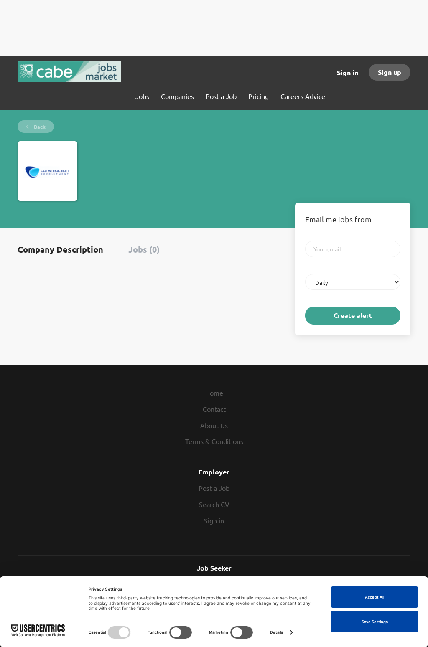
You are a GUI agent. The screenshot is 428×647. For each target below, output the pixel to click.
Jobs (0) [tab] (144, 249)
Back (39, 126)
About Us (214, 425)
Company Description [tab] (60, 249)
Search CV (214, 504)
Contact (214, 409)
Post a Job (214, 488)
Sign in (347, 72)
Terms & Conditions (214, 441)
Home (214, 392)
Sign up (389, 72)
